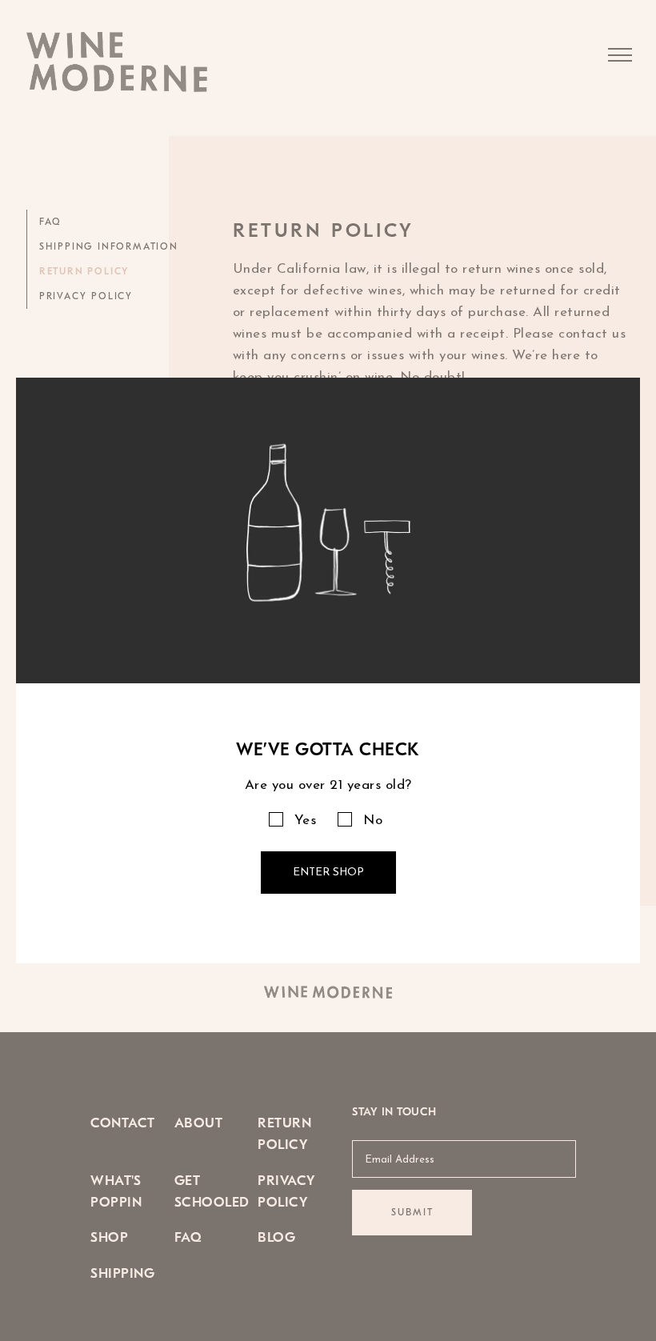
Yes (305, 820)
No (372, 820)
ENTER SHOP (328, 872)
